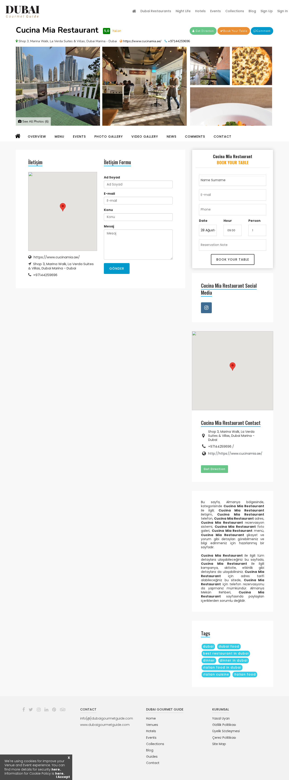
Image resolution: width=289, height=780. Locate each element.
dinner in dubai (233, 660)
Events (215, 11)
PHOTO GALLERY (108, 136)
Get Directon (204, 31)
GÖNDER (116, 268)
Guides (152, 756)
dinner (209, 660)
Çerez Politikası (224, 737)
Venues (152, 724)
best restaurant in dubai (226, 653)
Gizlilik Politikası (224, 724)
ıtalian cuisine (216, 674)
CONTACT (222, 136)
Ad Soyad (112, 177)
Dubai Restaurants (155, 11)
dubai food (229, 646)
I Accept (63, 777)
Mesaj (109, 226)
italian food (245, 674)
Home (151, 718)
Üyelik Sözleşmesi (226, 731)
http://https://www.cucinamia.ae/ (235, 453)
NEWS (171, 136)
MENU (59, 136)
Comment (263, 31)
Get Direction (214, 469)
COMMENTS (195, 136)
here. (56, 769)
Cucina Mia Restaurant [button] (232, 159)
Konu (108, 210)
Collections (234, 11)
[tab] (232, 160)
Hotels (200, 11)
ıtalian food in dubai (222, 667)
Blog (252, 11)
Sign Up (267, 11)
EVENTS (79, 136)
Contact (152, 763)
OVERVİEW (37, 136)
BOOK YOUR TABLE (232, 259)
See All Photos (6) (35, 121)
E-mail (109, 194)
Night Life (183, 11)
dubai (208, 646)
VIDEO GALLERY (144, 136)
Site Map (219, 744)
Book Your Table (235, 31)
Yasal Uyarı (221, 718)
